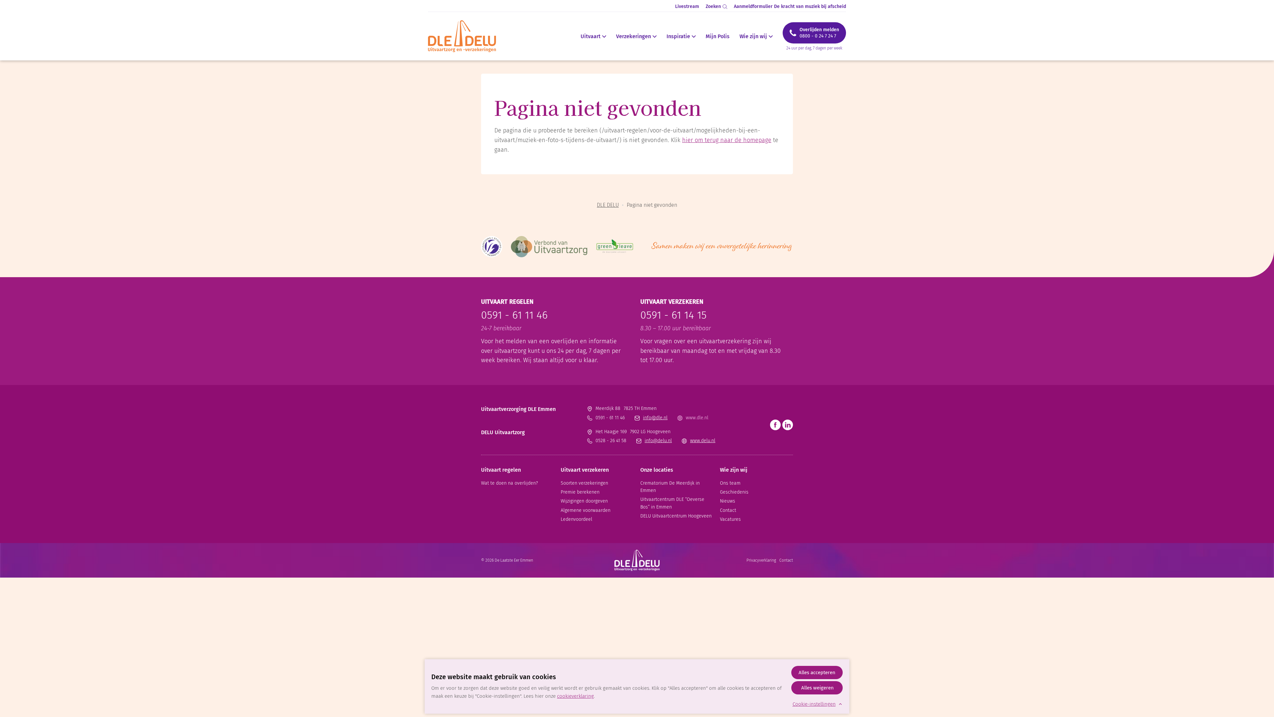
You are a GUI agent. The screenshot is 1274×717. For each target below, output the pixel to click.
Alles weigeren (817, 688)
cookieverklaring (575, 696)
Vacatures (730, 519)
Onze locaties (656, 470)
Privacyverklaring (761, 560)
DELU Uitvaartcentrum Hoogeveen (676, 516)
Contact (728, 510)
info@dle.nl (655, 418)
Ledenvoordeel (576, 519)
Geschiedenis (734, 492)
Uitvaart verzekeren (585, 470)
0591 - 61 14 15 (673, 315)
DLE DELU (608, 205)
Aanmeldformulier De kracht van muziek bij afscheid (790, 6)
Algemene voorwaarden (585, 510)
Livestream (687, 6)
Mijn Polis (718, 36)
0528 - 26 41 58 (611, 440)
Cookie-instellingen (814, 704)
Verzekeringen (633, 36)
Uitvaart (591, 36)
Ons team (730, 483)
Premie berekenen (580, 492)
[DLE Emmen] (466, 36)
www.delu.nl (702, 440)
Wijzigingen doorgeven (584, 501)
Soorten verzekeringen (584, 483)
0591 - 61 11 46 (514, 315)
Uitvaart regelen (501, 470)
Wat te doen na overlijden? (509, 483)
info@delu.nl (658, 440)
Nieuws (727, 501)
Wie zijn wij (753, 36)
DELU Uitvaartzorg (503, 432)
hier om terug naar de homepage (726, 140)
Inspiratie (678, 36)
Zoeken (713, 6)
